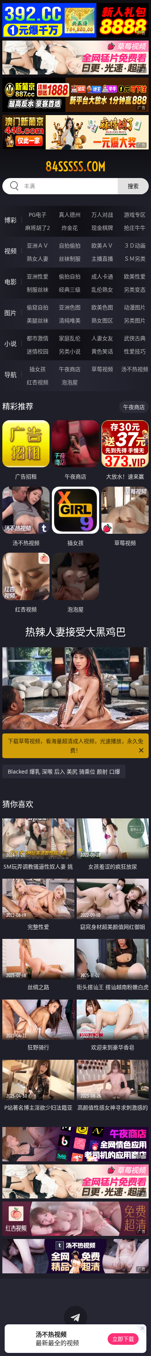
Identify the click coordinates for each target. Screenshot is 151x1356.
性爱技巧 (135, 351)
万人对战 (102, 214)
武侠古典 (135, 338)
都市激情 (37, 338)
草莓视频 (102, 369)
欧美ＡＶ (102, 245)
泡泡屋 (70, 382)
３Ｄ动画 (135, 245)
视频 (10, 251)
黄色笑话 (102, 351)
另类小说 (70, 351)
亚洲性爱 (37, 276)
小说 (10, 343)
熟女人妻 (37, 258)
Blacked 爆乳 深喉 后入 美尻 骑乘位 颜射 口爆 (64, 771)
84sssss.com (75, 166)
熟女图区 (102, 320)
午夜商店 (70, 369)
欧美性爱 (135, 276)
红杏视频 (37, 382)
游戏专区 (135, 214)
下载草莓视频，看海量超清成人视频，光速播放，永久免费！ (75, 745)
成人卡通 (102, 276)
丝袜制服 (70, 258)
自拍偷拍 (70, 245)
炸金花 (70, 227)
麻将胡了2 (37, 227)
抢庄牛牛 (135, 227)
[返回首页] (141, 1340)
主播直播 (102, 258)
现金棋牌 (102, 227)
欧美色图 (102, 307)
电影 (10, 282)
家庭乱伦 (70, 338)
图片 (10, 313)
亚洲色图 (70, 307)
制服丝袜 (37, 289)
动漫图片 (135, 307)
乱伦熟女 (102, 289)
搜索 (133, 186)
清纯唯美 (70, 320)
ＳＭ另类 (135, 258)
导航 (10, 374)
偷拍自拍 (70, 276)
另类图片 (135, 320)
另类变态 (135, 289)
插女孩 (37, 369)
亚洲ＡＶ (37, 245)
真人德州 (70, 214)
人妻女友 (102, 338)
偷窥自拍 (37, 307)
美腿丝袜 (37, 320)
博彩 (10, 220)
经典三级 (70, 289)
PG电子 (37, 214)
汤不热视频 (134, 369)
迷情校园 (37, 351)
